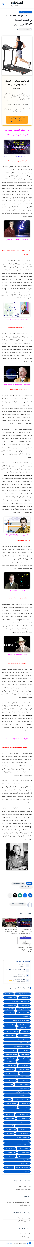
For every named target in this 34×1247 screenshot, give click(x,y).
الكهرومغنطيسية (25, 1099)
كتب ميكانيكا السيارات (24, 1170)
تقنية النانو (27, 1065)
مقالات (11, 1099)
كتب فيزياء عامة (12, 1019)
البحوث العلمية (11, 1038)
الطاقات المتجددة (10, 1076)
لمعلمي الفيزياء (12, 1012)
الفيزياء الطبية (10, 1083)
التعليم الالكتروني (11, 1072)
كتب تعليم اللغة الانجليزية (23, 1182)
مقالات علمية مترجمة (26, 901)
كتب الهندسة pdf (10, 1163)
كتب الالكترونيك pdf (9, 1170)
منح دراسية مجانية (25, 1102)
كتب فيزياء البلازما (25, 1144)
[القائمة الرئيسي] (31, 4)
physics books (26, 1117)
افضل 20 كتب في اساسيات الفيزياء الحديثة (18, 1216)
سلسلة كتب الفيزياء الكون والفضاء (20, 1016)
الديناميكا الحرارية (10, 1050)
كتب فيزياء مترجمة (11, 1144)
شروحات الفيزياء (10, 1132)
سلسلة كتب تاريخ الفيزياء (23, 1008)
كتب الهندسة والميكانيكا (23, 1151)
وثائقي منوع (26, 1046)
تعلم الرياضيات (26, 1166)
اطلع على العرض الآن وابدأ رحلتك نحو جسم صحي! (17, 120)
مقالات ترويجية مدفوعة (23, 1114)
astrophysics (10, 1148)
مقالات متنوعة (26, 1072)
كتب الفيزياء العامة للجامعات (22, 1235)
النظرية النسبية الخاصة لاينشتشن (20, 1061)
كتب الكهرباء (26, 1031)
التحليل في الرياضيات (24, 1083)
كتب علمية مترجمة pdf (12, 1046)
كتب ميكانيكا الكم (25, 1042)
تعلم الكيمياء (9, 1129)
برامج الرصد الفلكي (25, 1155)
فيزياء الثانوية (10, 1023)
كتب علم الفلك (26, 1019)
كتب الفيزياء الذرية (25, 1050)
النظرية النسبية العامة (24, 1057)
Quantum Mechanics (24, 1132)
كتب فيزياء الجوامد (25, 1110)
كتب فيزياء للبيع (9, 1182)
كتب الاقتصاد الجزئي (24, 1163)
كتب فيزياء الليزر (25, 1095)
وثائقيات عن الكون (25, 1038)
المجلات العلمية (25, 1068)
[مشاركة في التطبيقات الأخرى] (10, 910)
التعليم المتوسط (10, 1042)
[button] (25, 910)
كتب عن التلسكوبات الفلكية (22, 1136)
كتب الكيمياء (13, 1121)
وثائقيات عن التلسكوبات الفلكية (21, 1091)
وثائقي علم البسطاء (24, 1148)
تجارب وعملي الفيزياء (24, 1053)
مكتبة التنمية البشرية (10, 1080)
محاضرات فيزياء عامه (24, 1140)
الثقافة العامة (26, 1012)
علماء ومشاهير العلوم (25, 12)
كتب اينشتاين (9, 1140)
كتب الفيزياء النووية (25, 1219)
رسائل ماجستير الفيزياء (23, 1159)
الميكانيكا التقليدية (25, 1076)
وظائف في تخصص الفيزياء (22, 1174)
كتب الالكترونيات (10, 1027)
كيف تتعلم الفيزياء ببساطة (23, 1203)
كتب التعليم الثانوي (25, 1080)
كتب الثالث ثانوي (25, 1178)
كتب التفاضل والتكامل (11, 1068)
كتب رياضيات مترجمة (24, 1125)
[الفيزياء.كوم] (17, 4)
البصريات (27, 1121)
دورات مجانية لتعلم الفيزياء (22, 1106)
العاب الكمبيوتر (12, 1166)
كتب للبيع (27, 1185)
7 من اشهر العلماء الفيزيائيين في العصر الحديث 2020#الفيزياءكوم (25, 946)
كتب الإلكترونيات (11, 1095)
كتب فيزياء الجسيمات (24, 1129)
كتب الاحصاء (12, 1065)
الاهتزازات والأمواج (12, 1117)
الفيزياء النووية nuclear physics (21, 1034)
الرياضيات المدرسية (24, 1023)
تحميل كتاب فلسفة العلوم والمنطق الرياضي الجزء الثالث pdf (24, 964)
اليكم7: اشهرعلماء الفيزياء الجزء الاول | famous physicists (9, 946)
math (9, 1114)
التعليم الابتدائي (25, 1087)
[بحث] (3, 4)
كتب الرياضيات (9, 1008)
